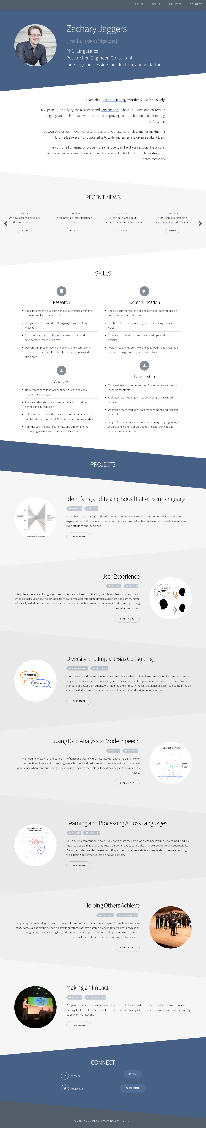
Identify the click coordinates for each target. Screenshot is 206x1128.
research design (96, 131)
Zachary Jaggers (15, 4)
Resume (134, 1088)
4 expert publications (49, 335)
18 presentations (47, 347)
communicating (114, 100)
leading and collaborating (140, 153)
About (139, 4)
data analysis (110, 110)
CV (134, 1073)
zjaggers (75, 1076)
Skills (156, 4)
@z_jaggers (76, 1088)
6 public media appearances (124, 323)
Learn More (79, 536)
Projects (175, 4)
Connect (196, 4)
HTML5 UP (125, 1121)
